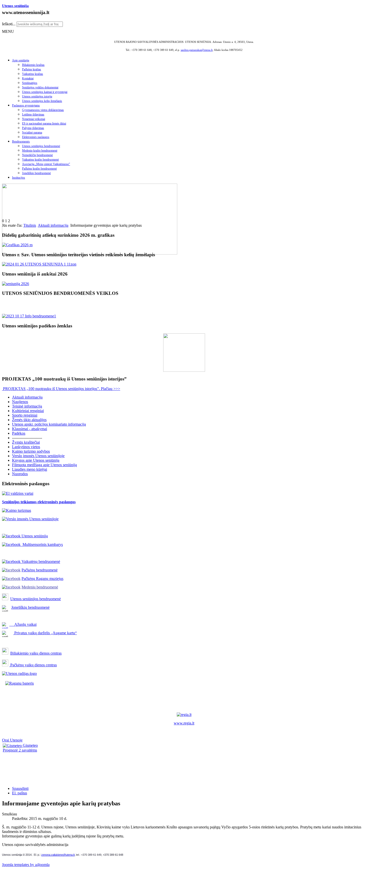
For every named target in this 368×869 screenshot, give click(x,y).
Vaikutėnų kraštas (32, 74)
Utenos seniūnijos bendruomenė (41, 146)
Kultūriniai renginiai (28, 411)
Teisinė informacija (27, 406)
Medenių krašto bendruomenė (39, 150)
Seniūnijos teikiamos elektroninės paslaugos (39, 502)
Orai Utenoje (12, 740)
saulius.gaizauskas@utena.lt (197, 50)
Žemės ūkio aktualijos (29, 420)
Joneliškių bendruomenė (30, 607)
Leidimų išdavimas (33, 114)
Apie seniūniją (20, 60)
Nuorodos (20, 474)
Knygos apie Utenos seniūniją (35, 460)
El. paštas (19, 793)
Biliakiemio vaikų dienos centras (36, 653)
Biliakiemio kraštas (33, 65)
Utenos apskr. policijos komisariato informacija (49, 424)
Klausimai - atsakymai (29, 429)
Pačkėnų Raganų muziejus (42, 578)
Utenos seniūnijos (24, 599)
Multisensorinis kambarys (42, 544)
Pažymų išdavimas (33, 128)
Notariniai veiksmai (33, 119)
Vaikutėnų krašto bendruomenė (40, 159)
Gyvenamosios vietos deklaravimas (43, 110)
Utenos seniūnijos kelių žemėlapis (42, 101)
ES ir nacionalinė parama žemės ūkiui (44, 123)
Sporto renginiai (24, 415)
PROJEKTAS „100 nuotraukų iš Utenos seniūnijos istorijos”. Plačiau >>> (61, 389)
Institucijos (18, 177)
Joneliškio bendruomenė (36, 173)
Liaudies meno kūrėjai (29, 469)
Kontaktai (28, 78)
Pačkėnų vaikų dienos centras (33, 665)
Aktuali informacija (53, 225)
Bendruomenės (21, 141)
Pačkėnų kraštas (31, 69)
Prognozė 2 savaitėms (20, 750)
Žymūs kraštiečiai (26, 442)
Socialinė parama (32, 132)
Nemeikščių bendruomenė (37, 155)
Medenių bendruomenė (40, 587)
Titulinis (29, 225)
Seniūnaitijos (29, 83)
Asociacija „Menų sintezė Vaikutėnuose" (46, 164)
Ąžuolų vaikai (23, 624)
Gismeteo (30, 745)
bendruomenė (50, 599)
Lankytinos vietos (26, 447)
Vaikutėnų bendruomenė (40, 561)
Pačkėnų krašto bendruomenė (39, 168)
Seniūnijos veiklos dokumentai (40, 87)
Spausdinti (20, 788)
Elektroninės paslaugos (35, 137)
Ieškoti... (9, 24)
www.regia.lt (184, 723)
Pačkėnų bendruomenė (40, 570)
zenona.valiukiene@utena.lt (58, 854)
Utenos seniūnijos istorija (37, 96)
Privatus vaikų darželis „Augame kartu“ (45, 633)
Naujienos (20, 402)
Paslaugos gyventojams (26, 105)
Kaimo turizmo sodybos (31, 451)
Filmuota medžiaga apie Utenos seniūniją (44, 465)
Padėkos (18, 433)
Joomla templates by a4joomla (26, 864)
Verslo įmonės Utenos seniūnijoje (38, 456)
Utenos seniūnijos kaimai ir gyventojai (44, 92)
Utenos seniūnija (15, 6)
